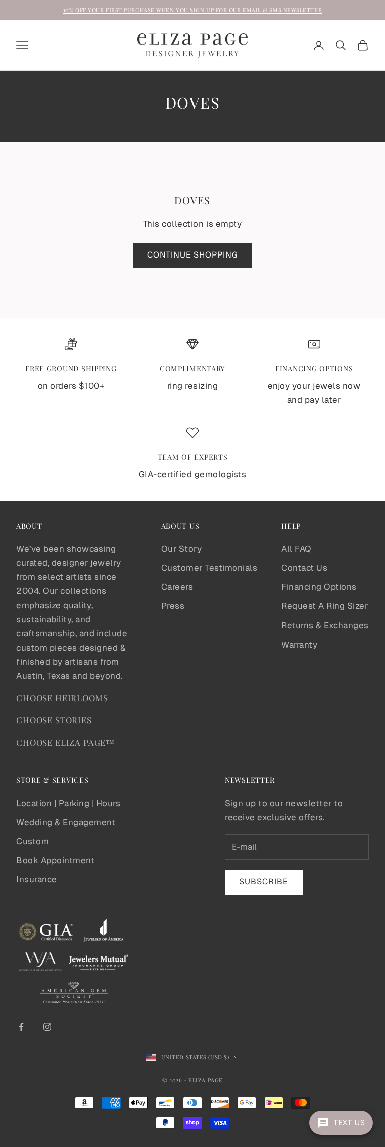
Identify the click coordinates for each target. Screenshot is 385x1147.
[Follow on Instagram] (47, 1027)
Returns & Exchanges (325, 625)
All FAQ (296, 548)
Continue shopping (192, 254)
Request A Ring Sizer (324, 605)
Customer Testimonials (209, 567)
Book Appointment (55, 860)
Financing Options (319, 586)
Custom (32, 841)
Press (173, 605)
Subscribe (263, 881)
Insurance (36, 879)
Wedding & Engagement (65, 822)
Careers (177, 586)
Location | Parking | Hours (68, 803)
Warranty (299, 644)
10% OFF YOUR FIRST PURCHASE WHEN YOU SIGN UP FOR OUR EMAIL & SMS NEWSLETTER (192, 10)
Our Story (181, 548)
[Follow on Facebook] (21, 1027)
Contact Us (304, 567)
